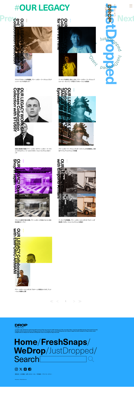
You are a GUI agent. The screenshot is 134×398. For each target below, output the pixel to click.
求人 (34, 374)
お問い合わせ (29, 374)
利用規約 (39, 374)
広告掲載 (22, 374)
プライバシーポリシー (47, 374)
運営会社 (17, 374)
